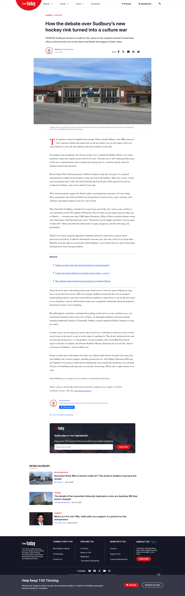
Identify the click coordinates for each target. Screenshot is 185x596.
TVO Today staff (60, 523)
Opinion (57, 493)
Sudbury (49, 15)
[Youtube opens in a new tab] (104, 571)
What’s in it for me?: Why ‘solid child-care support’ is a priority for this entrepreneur (90, 518)
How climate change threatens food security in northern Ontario (83, 280)
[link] (118, 51)
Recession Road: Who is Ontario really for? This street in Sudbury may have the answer (95, 477)
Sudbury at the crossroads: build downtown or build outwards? (82, 265)
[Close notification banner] (159, 575)
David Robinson (68, 49)
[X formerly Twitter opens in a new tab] (99, 571)
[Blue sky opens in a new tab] (89, 571)
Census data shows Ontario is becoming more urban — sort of (82, 273)
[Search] (160, 3)
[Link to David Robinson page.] (49, 51)
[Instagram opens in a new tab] (109, 571)
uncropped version (82, 390)
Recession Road (61, 472)
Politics (58, 15)
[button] (29, 544)
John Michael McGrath (62, 502)
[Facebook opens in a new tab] (94, 571)
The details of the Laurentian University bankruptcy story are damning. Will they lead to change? (95, 497)
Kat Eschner (58, 482)
